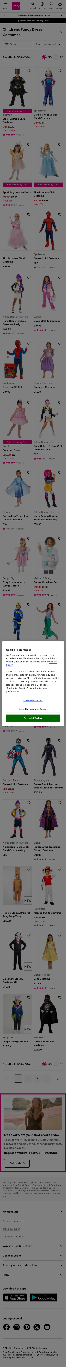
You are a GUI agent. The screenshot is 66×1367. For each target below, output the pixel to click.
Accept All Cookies (33, 718)
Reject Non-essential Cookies (33, 709)
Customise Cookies (33, 700)
